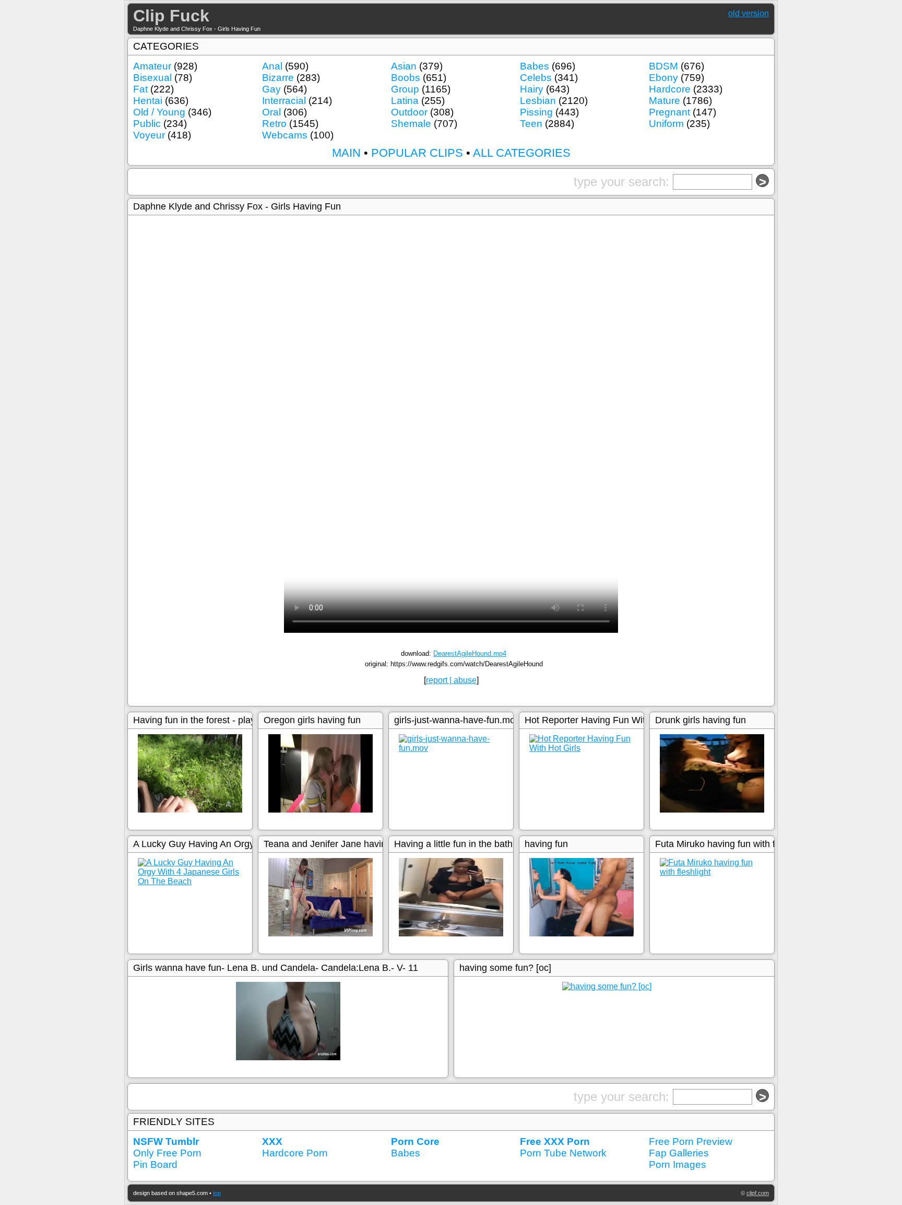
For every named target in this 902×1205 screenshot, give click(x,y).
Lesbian (538, 100)
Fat (140, 89)
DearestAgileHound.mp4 (469, 653)
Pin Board (155, 1164)
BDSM (663, 66)
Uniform (666, 123)
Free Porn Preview (690, 1141)
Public (147, 123)
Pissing (536, 112)
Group (405, 89)
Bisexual (152, 77)
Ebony (663, 77)
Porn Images (677, 1164)
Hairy (531, 89)
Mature (664, 100)
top (217, 1193)
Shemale (411, 123)
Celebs (536, 77)
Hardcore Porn (295, 1153)
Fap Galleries (679, 1153)
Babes (534, 66)
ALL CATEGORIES (522, 152)
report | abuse (451, 680)
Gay (271, 89)
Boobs (405, 77)
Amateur (152, 66)
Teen (531, 123)
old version (748, 13)
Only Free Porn (167, 1153)
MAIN (346, 152)
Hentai (147, 100)
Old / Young (159, 112)
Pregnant (669, 112)
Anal (272, 66)
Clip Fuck (171, 15)
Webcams (284, 135)
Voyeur (149, 135)
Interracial (284, 100)
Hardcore (670, 89)
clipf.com (757, 1193)
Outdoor (409, 112)
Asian (404, 66)
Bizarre (278, 77)
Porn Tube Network (563, 1153)
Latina (405, 100)
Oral (271, 112)
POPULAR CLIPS (417, 152)
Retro (274, 123)
